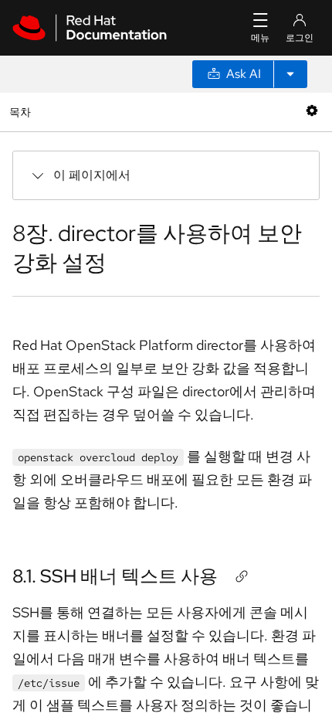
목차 (22, 111)
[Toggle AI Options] (290, 74)
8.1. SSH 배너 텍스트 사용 (115, 576)
